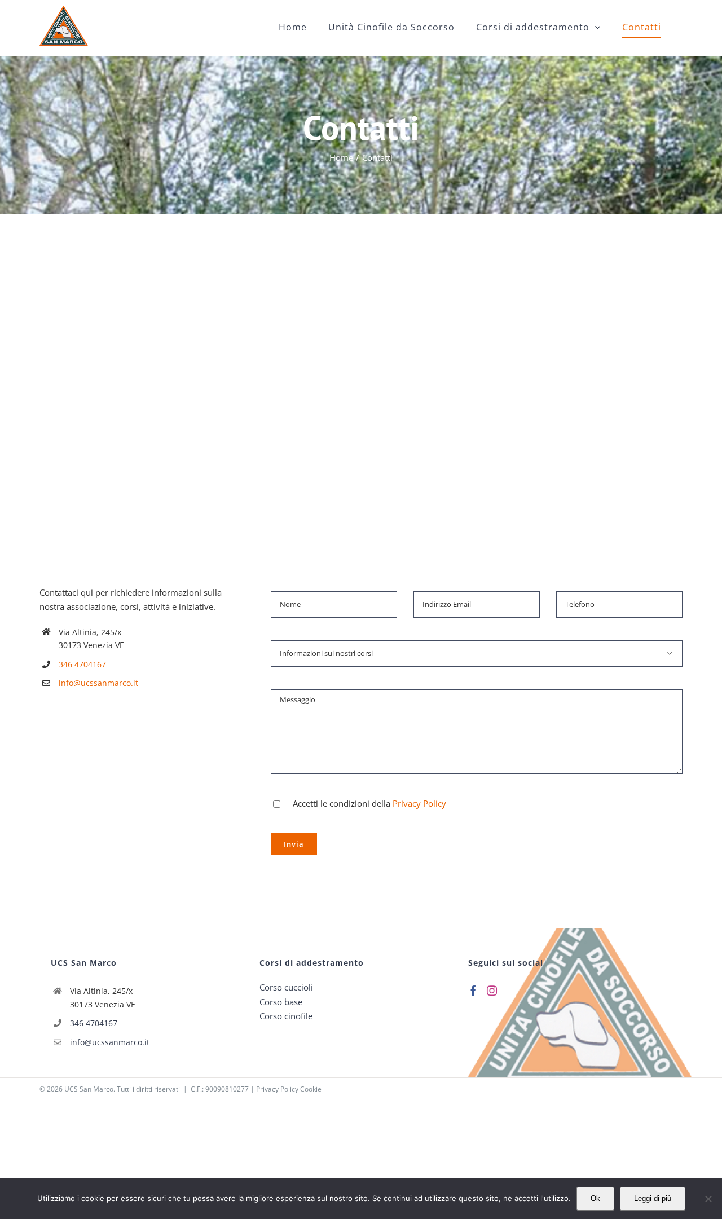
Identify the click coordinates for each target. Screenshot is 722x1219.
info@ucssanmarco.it (98, 682)
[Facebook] (473, 990)
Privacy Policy (419, 803)
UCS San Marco (88, 1089)
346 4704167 (82, 664)
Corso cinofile (285, 1016)
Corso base (280, 1001)
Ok (595, 1198)
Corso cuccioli (286, 987)
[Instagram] (492, 990)
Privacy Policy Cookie (289, 1089)
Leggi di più (652, 1198)
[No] (708, 1198)
